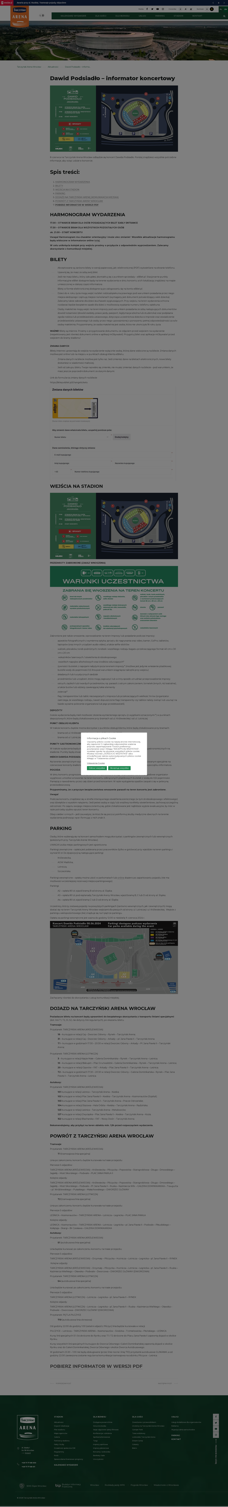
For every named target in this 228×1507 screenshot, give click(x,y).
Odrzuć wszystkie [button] (97, 768)
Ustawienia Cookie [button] (96, 763)
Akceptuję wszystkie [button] (119, 768)
